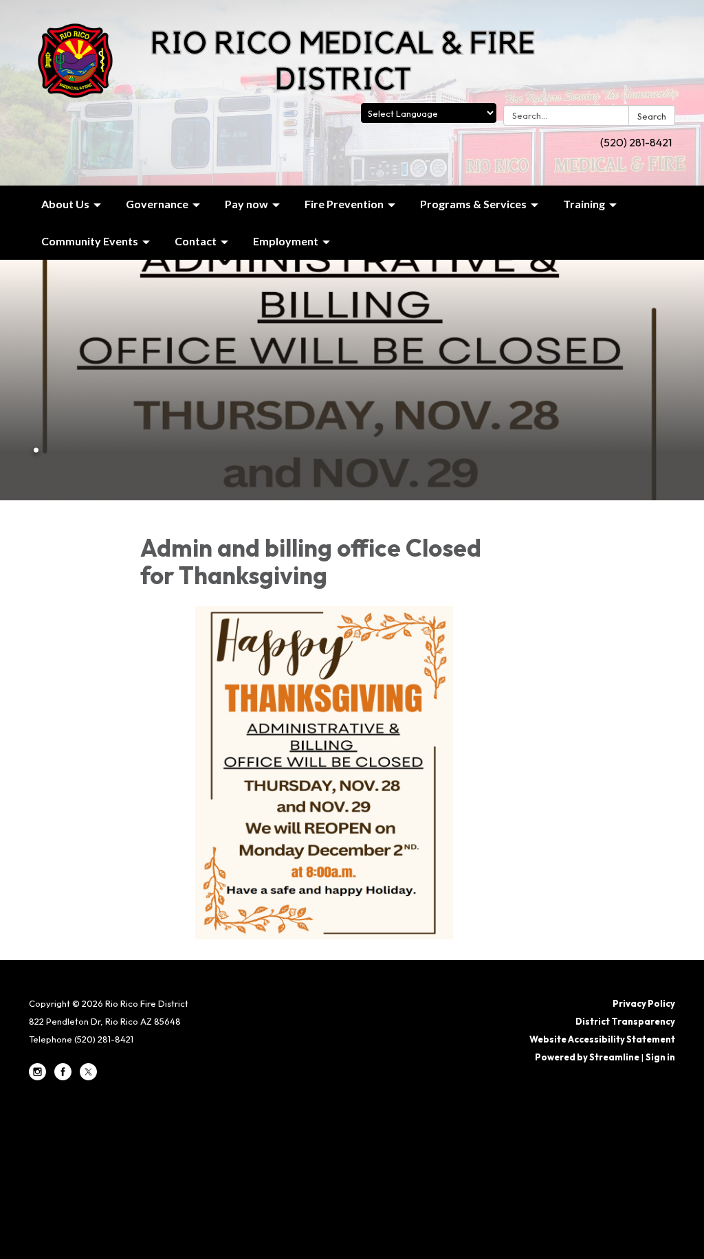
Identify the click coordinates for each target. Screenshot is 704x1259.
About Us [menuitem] (65, 203)
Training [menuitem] (584, 203)
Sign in (660, 1056)
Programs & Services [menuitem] (473, 203)
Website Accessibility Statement (602, 1039)
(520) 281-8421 (636, 142)
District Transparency (625, 1021)
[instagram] (37, 1076)
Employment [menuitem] (285, 240)
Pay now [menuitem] (246, 203)
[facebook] (63, 1076)
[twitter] (88, 1076)
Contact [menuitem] (196, 240)
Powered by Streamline (587, 1056)
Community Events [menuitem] (89, 240)
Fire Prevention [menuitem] (344, 203)
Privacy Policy (644, 1003)
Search (651, 116)
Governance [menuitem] (157, 203)
